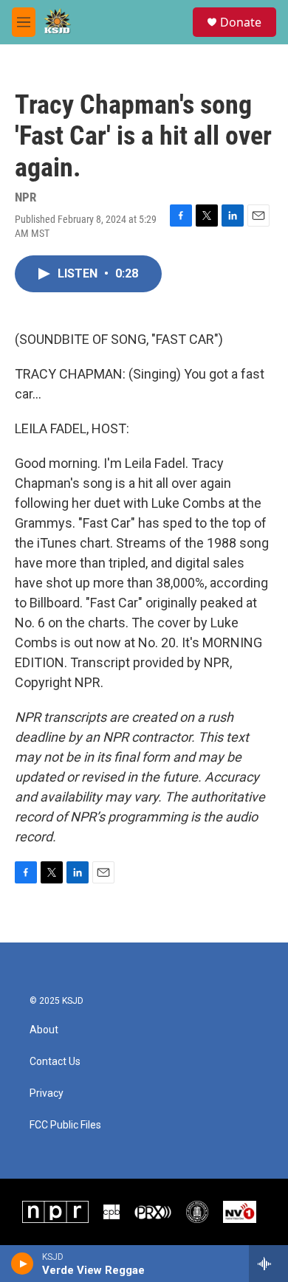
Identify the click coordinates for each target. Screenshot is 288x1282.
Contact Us (55, 1061)
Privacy (47, 1093)
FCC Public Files (65, 1125)
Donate (240, 22)
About (44, 1029)
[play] (22, 1263)
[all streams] (268, 1263)
